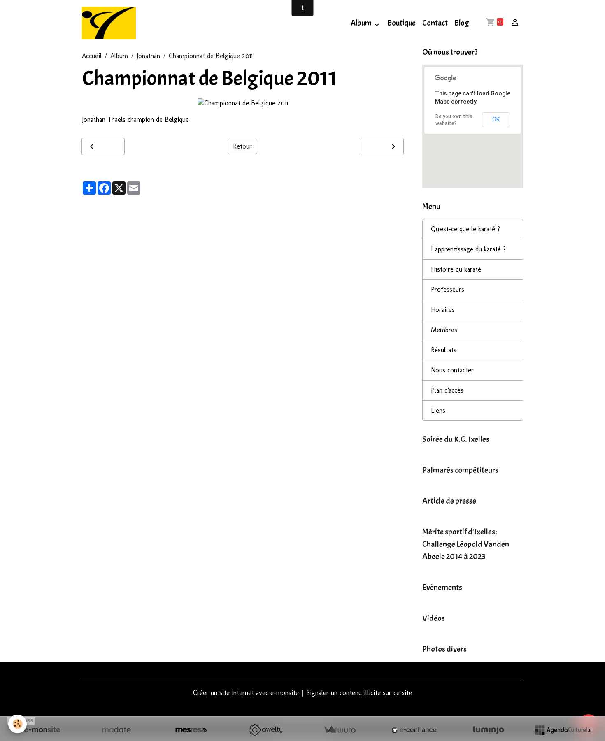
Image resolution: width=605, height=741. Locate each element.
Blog (461, 23)
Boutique (401, 23)
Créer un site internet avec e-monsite (246, 693)
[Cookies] (17, 724)
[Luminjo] (488, 730)
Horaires (443, 310)
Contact (435, 23)
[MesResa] (191, 730)
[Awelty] (265, 730)
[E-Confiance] (414, 730)
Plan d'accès (447, 390)
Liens (438, 410)
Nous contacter (452, 370)
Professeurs (447, 289)
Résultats (443, 350)
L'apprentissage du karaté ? (468, 249)
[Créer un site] (42, 730)
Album (362, 23)
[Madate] (116, 730)
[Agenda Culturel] (563, 730)
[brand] (111, 23)
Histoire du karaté (456, 269)
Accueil (92, 56)
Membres (444, 330)
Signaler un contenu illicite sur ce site (359, 693)
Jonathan (148, 56)
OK (496, 119)
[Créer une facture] (339, 730)
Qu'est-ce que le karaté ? (465, 229)
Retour (242, 146)
